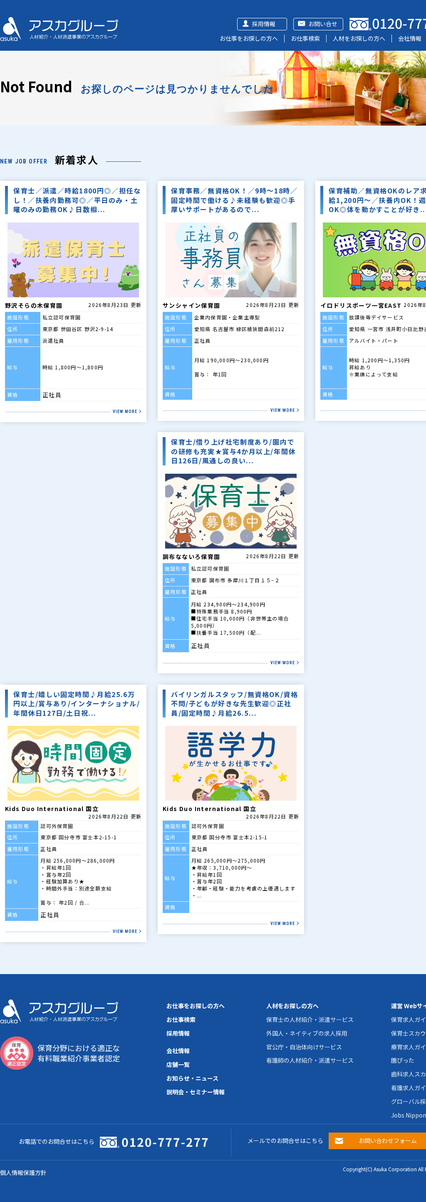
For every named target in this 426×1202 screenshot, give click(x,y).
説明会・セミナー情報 (195, 1092)
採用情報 (263, 24)
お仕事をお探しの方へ (249, 38)
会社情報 (409, 38)
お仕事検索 (305, 38)
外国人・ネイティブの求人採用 (306, 1033)
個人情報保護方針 (23, 1172)
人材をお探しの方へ (359, 38)
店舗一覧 (178, 1064)
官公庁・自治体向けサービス (304, 1047)
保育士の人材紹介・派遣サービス (310, 1019)
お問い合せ (322, 24)
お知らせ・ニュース (192, 1078)
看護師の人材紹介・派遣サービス (310, 1060)
